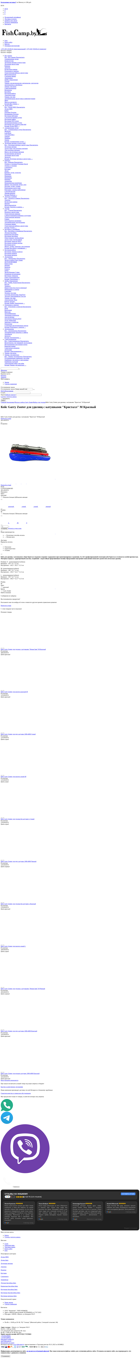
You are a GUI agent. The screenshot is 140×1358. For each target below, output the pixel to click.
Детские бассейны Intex (8, 1283)
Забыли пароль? (11, 395)
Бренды (7, 44)
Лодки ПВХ (5, 1257)
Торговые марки (10, 1247)
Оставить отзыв (128, 1194)
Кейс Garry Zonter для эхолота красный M (14, 692)
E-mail (3, 393)
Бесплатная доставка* (8, 2)
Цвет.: (3, 493)
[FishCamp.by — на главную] (25, 37)
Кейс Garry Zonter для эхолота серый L (13, 946)
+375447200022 (6, 1337)
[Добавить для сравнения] (1, 422)
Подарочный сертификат (13, 17)
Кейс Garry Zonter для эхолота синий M (13, 776)
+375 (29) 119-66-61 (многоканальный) (13, 49)
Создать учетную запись (9, 396)
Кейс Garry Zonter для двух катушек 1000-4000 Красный (19, 1031)
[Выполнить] (34, 389)
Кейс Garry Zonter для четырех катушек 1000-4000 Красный (20, 1073)
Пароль (3, 395)
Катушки (4, 1273)
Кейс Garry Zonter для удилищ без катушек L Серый (17, 819)
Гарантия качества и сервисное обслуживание (16, 1093)
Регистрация (9, 391)
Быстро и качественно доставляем (12, 1087)
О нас (6, 1243)
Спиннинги (4, 1276)
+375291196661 (6, 1336)
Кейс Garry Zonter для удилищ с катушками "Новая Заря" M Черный (23, 988)
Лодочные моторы (7, 1263)
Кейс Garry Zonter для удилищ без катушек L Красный (18, 904)
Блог (6, 40)
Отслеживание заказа (8, 389)
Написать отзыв (6, 418)
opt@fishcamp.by (6, 1341)
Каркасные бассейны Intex (9, 1286)
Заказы (7, 382)
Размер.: (3, 510)
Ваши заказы (9, 1302)
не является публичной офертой (38, 1351)
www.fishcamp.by (18, 1344)
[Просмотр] (1, 690)
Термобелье (4, 1280)
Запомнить (6, 398)
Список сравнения (11, 384)
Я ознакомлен (6, 1356)
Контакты (8, 24)
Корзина (3, 375)
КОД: (2, 487)
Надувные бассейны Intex (9, 1289)
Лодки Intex (4, 1260)
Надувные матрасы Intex (9, 1296)
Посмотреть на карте (7, 1343)
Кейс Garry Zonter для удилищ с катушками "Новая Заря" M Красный (23, 649)
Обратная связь (9, 1245)
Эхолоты (3, 1267)
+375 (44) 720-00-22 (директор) (36, 49)
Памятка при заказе (11, 20)
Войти (3, 391)
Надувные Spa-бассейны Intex (10, 1293)
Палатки (3, 1270)
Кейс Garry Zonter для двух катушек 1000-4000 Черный (18, 861)
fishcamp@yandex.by (7, 1339)
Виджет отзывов (130, 1228)
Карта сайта (8, 42)
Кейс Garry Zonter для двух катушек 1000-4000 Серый (18, 734)
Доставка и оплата (11, 19)
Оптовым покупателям (12, 46)
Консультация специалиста (9, 1080)
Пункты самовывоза (11, 22)
